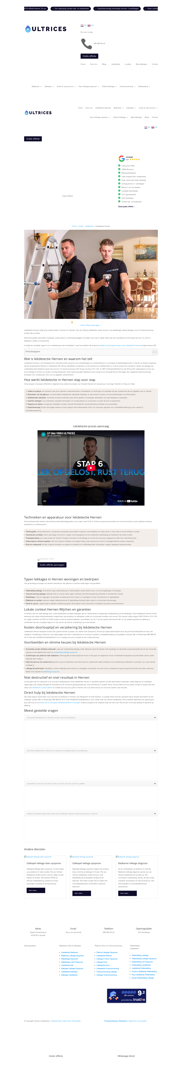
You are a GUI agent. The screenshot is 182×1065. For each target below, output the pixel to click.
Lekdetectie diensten (103, 108)
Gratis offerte (89, 56)
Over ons (93, 64)
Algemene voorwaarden (137, 1021)
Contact (155, 64)
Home (83, 64)
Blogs (104, 64)
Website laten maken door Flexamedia (65, 1021)
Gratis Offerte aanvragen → (91, 325)
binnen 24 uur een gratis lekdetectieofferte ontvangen (59, 702)
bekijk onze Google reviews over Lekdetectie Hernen (120, 345)
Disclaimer (123, 1021)
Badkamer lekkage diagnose (132, 863)
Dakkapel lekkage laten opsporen (44, 863)
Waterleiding (143, 87)
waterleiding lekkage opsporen (65, 652)
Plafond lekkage (108, 87)
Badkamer (35, 87)
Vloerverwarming (126, 87)
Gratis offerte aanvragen (52, 564)
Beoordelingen (141, 64)
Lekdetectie (115, 64)
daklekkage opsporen (51, 671)
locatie (80, 226)
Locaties (128, 64)
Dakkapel (48, 87)
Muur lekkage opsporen (88, 87)
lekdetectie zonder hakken (42, 687)
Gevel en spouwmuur (65, 87)
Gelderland (89, 226)
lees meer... (33, 890)
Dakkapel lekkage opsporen (86, 863)
